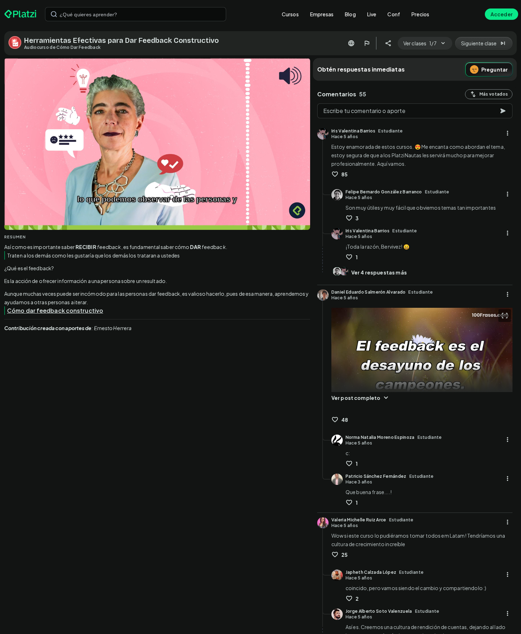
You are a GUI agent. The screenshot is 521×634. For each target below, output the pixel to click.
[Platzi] (20, 14)
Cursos (290, 14)
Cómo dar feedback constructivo (55, 310)
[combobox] (135, 14)
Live (371, 14)
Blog (350, 14)
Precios (420, 14)
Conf (393, 14)
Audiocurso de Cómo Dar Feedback (62, 47)
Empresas (322, 14)
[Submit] (54, 14)
